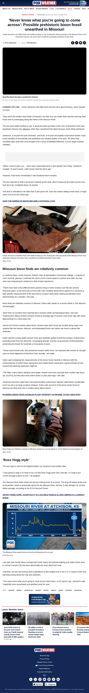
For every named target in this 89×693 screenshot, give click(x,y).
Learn (52, 9)
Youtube (44, 679)
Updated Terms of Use (44, 662)
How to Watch (29, 9)
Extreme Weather (42, 9)
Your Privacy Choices (46, 665)
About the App (44, 655)
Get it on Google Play (50, 684)
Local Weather (61, 9)
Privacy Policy (44, 659)
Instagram (40, 679)
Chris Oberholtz (10, 43)
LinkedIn (49, 679)
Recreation (78, 590)
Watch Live (7, 9)
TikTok (53, 679)
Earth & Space (28, 15)
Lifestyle (77, 9)
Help (44, 675)
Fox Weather (44, 3)
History (46, 590)
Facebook (72, 42)
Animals (53, 590)
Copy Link (84, 42)
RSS (58, 679)
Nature (61, 590)
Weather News (17, 9)
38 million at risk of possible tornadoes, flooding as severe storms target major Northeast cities (36, 632)
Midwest (19, 590)
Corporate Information (44, 672)
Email (80, 42)
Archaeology (28, 590)
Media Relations (44, 668)
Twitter (76, 42)
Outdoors (69, 590)
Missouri (26, 129)
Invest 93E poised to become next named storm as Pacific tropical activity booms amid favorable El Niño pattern (14, 632)
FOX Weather (31, 43)
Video (84, 9)
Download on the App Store (38, 684)
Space (70, 9)
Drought (38, 590)
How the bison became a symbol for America (20, 97)
